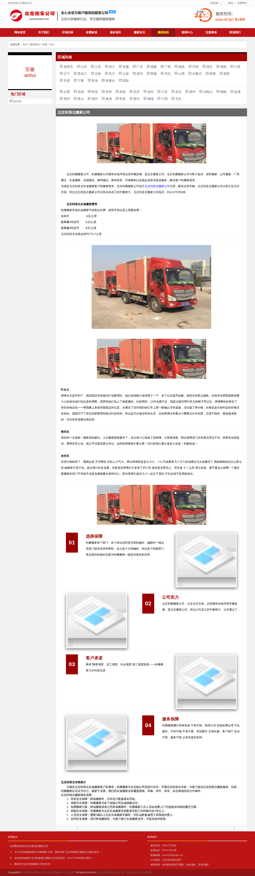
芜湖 (80, 91)
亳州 (67, 98)
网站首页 (20, 32)
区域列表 (67, 32)
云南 (126, 73)
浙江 (112, 66)
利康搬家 (25, 872)
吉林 (98, 73)
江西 (237, 66)
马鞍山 (208, 91)
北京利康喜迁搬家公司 (108, 872)
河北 (167, 73)
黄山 (80, 98)
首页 (25, 44)
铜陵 (223, 91)
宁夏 (80, 80)
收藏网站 (242, 3)
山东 (84, 66)
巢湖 (108, 98)
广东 (139, 66)
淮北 (52, 44)
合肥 (67, 91)
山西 (181, 73)
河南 (195, 66)
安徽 (44, 44)
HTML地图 (146, 872)
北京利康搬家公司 (55, 872)
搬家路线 (163, 32)
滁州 (192, 91)
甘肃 (67, 80)
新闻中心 (187, 32)
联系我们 (235, 32)
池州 (94, 98)
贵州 (139, 73)
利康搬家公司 (38, 872)
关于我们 (43, 32)
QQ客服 (214, 3)
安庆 (136, 91)
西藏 (153, 73)
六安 (164, 91)
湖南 (223, 66)
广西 (167, 66)
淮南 (122, 91)
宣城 (237, 91)
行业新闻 (70, 872)
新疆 (226, 73)
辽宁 (67, 73)
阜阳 (108, 91)
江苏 (98, 66)
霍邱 (136, 98)
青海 (94, 80)
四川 (112, 73)
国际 (126, 80)
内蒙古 (197, 73)
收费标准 (91, 32)
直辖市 (68, 66)
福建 (153, 66)
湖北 (209, 66)
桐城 (150, 98)
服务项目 (115, 32)
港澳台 (110, 80)
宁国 (164, 98)
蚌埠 (94, 91)
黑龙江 (82, 73)
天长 (178, 98)
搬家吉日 (139, 32)
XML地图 (130, 872)
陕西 (212, 73)
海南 (181, 66)
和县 (122, 98)
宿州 (150, 91)
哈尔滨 (17, 101)
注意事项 (211, 32)
